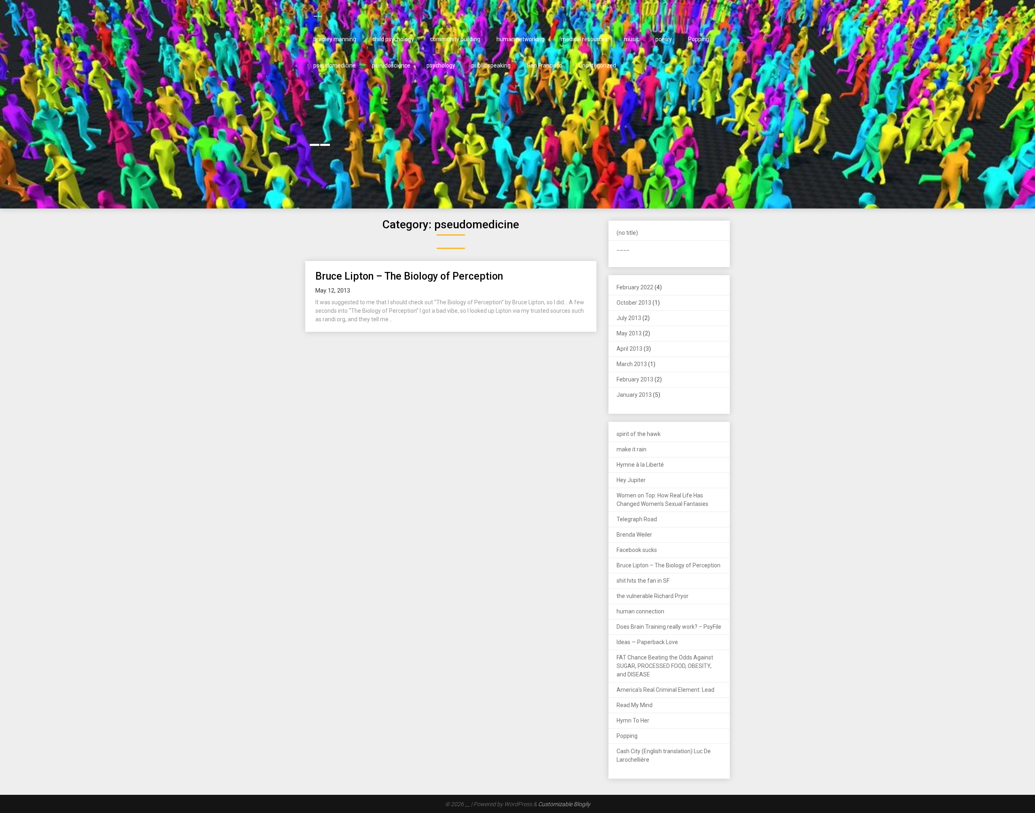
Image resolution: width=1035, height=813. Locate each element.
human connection (640, 611)
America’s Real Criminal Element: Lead (665, 690)
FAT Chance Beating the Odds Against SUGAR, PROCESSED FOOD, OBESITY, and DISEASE (665, 666)
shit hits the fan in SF (643, 580)
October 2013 (634, 302)
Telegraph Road (637, 519)
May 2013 (629, 333)
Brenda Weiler (634, 534)
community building (455, 39)
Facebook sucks (637, 550)
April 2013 (629, 348)
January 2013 (634, 395)
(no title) (627, 233)
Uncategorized (597, 65)
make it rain (631, 449)
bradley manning (334, 39)
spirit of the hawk (639, 434)
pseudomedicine (334, 65)
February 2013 (635, 379)
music (631, 39)
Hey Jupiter (631, 480)
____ (623, 248)
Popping (698, 39)
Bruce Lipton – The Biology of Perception (409, 276)
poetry (663, 39)
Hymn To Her (633, 720)
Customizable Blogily (564, 804)
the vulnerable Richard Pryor (653, 596)
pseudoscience (391, 65)
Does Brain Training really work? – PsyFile (669, 626)
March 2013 (632, 364)
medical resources (584, 39)
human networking (520, 39)
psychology (441, 65)
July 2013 (629, 318)
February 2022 (635, 287)
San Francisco (544, 65)
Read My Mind (635, 705)
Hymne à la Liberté (640, 464)
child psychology (393, 39)
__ (317, 13)
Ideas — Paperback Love (647, 642)
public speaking (491, 65)
